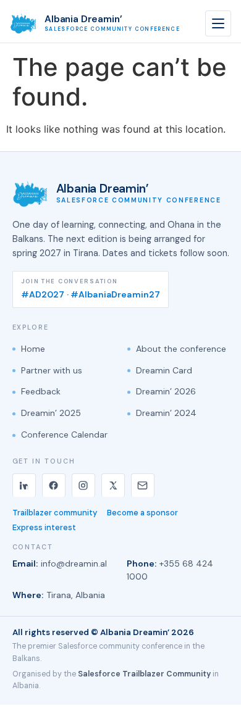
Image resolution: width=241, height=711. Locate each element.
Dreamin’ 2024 (166, 412)
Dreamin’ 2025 (51, 412)
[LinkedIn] (24, 485)
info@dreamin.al (74, 563)
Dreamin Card (164, 370)
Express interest (44, 528)
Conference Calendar (64, 434)
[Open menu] (218, 23)
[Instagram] (83, 485)
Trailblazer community (54, 513)
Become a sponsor (142, 513)
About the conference (181, 348)
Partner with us (51, 370)
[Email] (142, 485)
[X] (113, 485)
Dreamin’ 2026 (166, 391)
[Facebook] (54, 485)
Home (33, 348)
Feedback (41, 391)
